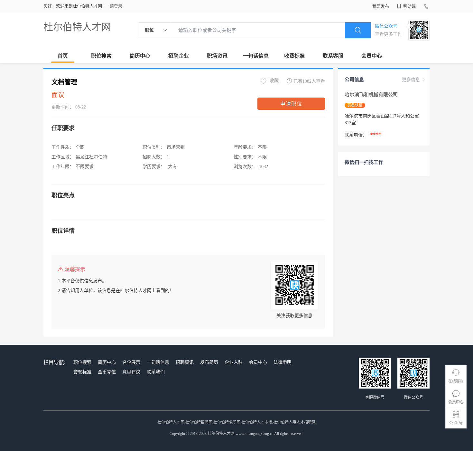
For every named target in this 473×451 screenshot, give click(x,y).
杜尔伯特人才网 (77, 27)
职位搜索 (101, 56)
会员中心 (371, 56)
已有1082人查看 (309, 81)
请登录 (116, 6)
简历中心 (140, 56)
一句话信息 (256, 56)
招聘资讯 (185, 362)
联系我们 (156, 372)
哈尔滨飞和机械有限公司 (372, 94)
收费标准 (294, 56)
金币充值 (107, 372)
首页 (63, 56)
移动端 (409, 6)
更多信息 (411, 79)
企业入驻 (234, 362)
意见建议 (131, 372)
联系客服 (333, 56)
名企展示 (131, 362)
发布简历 (209, 362)
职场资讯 (217, 56)
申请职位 (291, 104)
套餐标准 (82, 372)
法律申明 (283, 362)
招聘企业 (178, 56)
